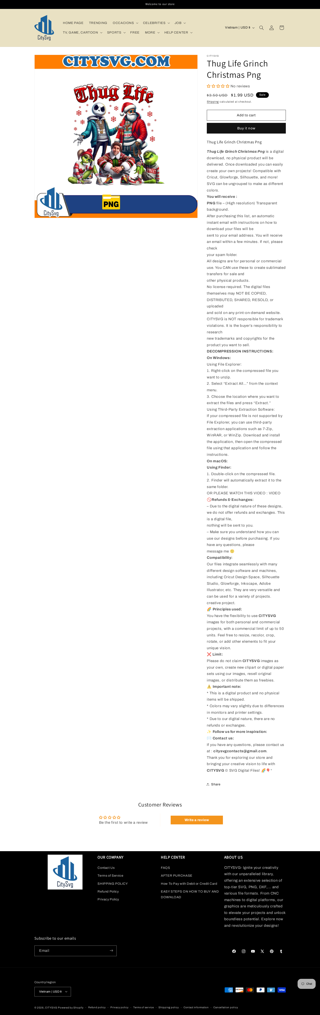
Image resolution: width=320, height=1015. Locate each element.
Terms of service (143, 1007)
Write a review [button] (197, 820)
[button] (125, 23)
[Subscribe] (111, 950)
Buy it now (246, 128)
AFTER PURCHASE (176, 875)
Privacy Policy (108, 899)
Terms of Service (110, 875)
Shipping (213, 101)
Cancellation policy (225, 1007)
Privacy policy (119, 1007)
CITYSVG (51, 1007)
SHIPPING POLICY (113, 883)
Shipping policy (168, 1007)
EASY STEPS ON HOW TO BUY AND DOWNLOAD (190, 894)
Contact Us (106, 867)
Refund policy (97, 1007)
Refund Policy (108, 891)
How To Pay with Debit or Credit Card (189, 883)
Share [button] (215, 784)
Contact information (196, 1007)
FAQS (165, 867)
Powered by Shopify (70, 1007)
